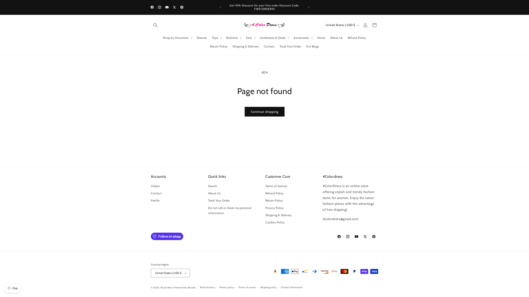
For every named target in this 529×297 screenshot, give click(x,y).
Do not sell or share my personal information (229, 210)
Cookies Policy (275, 222)
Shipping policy (268, 287)
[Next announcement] (308, 7)
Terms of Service (276, 186)
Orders (155, 186)
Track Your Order (219, 200)
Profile (155, 200)
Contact (156, 193)
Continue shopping (264, 112)
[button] (155, 25)
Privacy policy (226, 287)
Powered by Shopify (185, 287)
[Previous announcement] (220, 7)
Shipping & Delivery (278, 215)
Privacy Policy (274, 208)
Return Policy (274, 200)
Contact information (292, 287)
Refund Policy (274, 193)
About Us (214, 193)
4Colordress (167, 287)
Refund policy (207, 287)
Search (212, 186)
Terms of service (247, 287)
